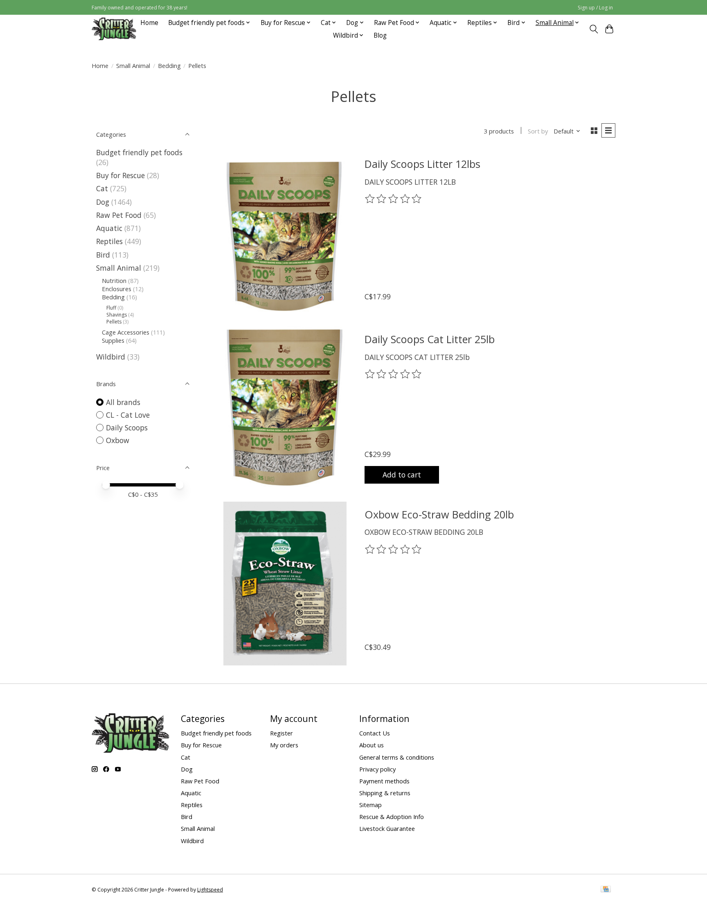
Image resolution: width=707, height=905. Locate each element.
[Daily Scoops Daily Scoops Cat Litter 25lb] (285, 408)
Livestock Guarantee (387, 828)
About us (371, 745)
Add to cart (402, 475)
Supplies (113, 340)
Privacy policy (377, 769)
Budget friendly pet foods (139, 152)
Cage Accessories (125, 332)
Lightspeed (210, 889)
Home (149, 22)
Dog (102, 202)
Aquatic (109, 228)
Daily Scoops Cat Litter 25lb (430, 339)
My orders (284, 745)
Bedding (169, 65)
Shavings (116, 314)
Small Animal (133, 65)
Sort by (538, 131)
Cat (102, 188)
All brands (123, 402)
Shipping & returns (384, 793)
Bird (103, 255)
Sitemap (370, 805)
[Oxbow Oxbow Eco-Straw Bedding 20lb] (285, 583)
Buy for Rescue (120, 175)
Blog (380, 35)
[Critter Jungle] (114, 29)
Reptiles (109, 241)
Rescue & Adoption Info (391, 816)
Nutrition (114, 280)
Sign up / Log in (595, 7)
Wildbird (110, 357)
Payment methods (384, 781)
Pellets (114, 321)
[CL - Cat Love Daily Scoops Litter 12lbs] (285, 233)
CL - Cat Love (128, 415)
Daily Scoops (127, 427)
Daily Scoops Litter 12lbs (422, 164)
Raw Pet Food (119, 215)
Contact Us (374, 733)
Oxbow (117, 440)
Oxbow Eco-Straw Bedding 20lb (439, 514)
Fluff (111, 307)
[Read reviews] (394, 199)
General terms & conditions (396, 757)
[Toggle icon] (593, 29)
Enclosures (116, 289)
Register (281, 733)
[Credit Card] (606, 890)
